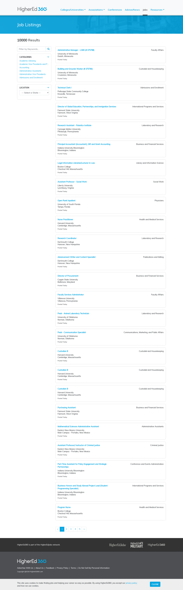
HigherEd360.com (36, 572)
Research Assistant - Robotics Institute (74, 125)
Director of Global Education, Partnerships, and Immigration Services (87, 106)
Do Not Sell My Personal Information (94, 568)
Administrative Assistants (30, 71)
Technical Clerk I (65, 87)
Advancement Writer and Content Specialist (77, 257)
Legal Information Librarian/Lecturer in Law (76, 163)
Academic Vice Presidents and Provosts (36, 64)
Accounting (24, 67)
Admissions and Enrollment (31, 77)
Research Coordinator (67, 238)
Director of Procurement (68, 276)
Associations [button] (96, 9)
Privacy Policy (62, 568)
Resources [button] (157, 9)
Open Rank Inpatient (66, 200)
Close (155, 584)
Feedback (50, 568)
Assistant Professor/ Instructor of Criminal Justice (79, 445)
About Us (40, 568)
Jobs (145, 9)
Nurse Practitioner (65, 219)
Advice (132, 9)
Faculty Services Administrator (71, 294)
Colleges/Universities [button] (72, 9)
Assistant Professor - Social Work (72, 182)
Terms (73, 568)
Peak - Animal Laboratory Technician (73, 313)
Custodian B (63, 351)
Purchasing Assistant (67, 407)
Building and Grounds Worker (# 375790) (75, 69)
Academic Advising (27, 61)
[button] (48, 57)
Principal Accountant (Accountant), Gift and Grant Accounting (84, 144)
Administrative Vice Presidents (32, 74)
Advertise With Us (25, 568)
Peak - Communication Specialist (72, 332)
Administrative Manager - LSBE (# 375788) (76, 50)
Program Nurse (64, 507)
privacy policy (131, 583)
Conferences (115, 9)
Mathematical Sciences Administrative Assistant (78, 426)
